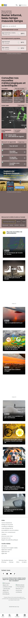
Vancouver (5, 225)
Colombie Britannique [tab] (9, 221)
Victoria (16, 225)
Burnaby (22, 225)
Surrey (11, 225)
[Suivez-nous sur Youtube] (11, 574)
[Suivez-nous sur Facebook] (3, 574)
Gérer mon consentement (8, 532)
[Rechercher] (16, 5)
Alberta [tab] (18, 221)
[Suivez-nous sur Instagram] (7, 574)
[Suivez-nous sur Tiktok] (14, 574)
